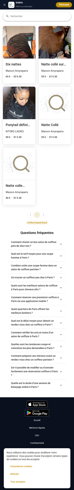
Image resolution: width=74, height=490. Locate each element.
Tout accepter (17, 481)
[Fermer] (4, 4)
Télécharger (64, 4)
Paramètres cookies (21, 466)
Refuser (14, 474)
